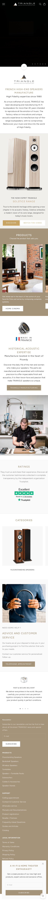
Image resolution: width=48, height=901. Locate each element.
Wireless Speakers (9, 765)
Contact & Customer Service (14, 802)
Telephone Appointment (19, 664)
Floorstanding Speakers (12, 757)
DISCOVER (11, 223)
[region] (24, 33)
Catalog (5, 830)
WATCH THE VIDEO (33, 223)
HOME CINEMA (13, 309)
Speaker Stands (8, 786)
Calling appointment (10, 798)
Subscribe (24, 893)
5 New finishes (24, 56)
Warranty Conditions (10, 846)
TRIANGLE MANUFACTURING (24, 388)
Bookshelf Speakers (10, 761)
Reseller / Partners (9, 818)
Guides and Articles (10, 826)
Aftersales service (9, 806)
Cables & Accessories (11, 782)
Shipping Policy (8, 855)
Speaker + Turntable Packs (13, 773)
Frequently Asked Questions (13, 822)
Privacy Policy (8, 850)
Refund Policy (8, 859)
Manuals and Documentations (14, 810)
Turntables (6, 769)
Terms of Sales (8, 842)
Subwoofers (7, 778)
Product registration (10, 814)
